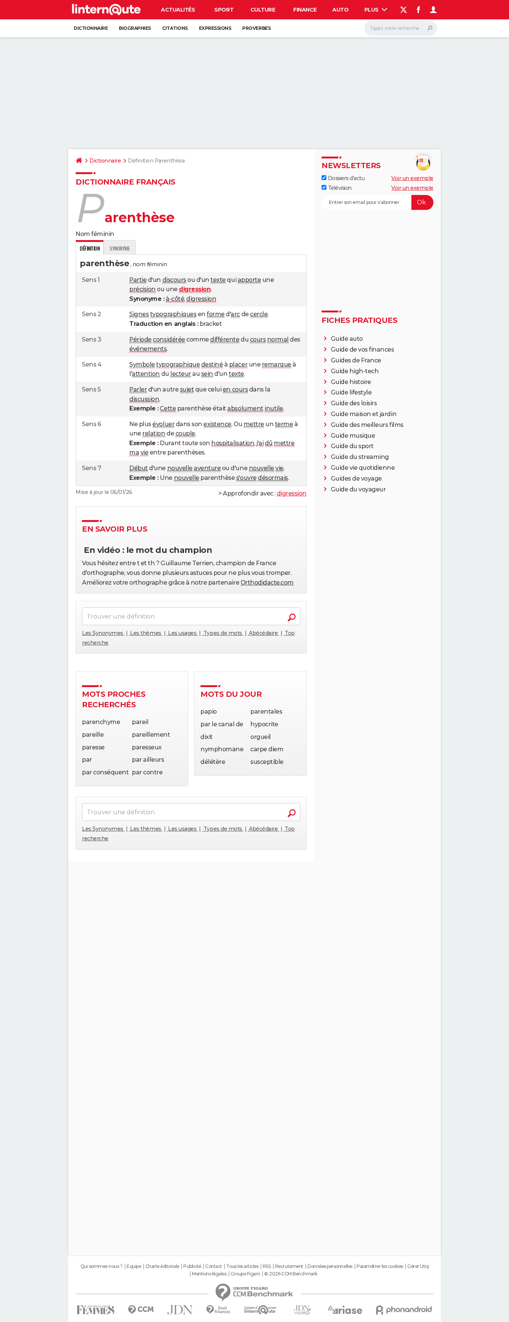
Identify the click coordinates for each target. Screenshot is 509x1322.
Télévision (339, 188)
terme (284, 424)
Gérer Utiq (418, 1266)
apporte (249, 279)
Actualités (178, 9)
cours (258, 339)
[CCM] (141, 1310)
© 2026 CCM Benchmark (290, 1274)
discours (174, 279)
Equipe (134, 1266)
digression (201, 298)
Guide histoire (351, 381)
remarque (276, 364)
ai (261, 443)
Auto (340, 9)
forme (216, 314)
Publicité (192, 1266)
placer (238, 364)
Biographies (135, 28)
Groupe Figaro (245, 1274)
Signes (139, 314)
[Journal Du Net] (180, 1310)
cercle (259, 314)
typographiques (173, 314)
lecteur (180, 373)
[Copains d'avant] (260, 1310)
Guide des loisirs (354, 403)
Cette (168, 408)
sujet (187, 389)
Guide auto (347, 338)
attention (146, 373)
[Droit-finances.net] (218, 1310)
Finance (305, 9)
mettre (254, 424)
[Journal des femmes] (96, 1310)
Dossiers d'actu (345, 178)
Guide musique (353, 435)
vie (144, 452)
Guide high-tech (355, 371)
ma (134, 452)
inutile (274, 408)
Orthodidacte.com (267, 582)
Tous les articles (242, 1266)
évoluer (163, 424)
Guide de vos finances (362, 349)
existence (217, 424)
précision (142, 289)
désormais (273, 477)
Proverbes (256, 28)
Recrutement (289, 1266)
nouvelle (180, 468)
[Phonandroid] (404, 1310)
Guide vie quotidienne (363, 467)
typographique (178, 364)
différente (224, 339)
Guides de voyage (356, 478)
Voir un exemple (412, 178)
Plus (372, 9)
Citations (175, 28)
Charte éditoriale (162, 1266)
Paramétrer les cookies (380, 1266)
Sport (223, 9)
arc (235, 314)
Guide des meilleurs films (367, 424)
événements (148, 348)
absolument (245, 408)
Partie (137, 279)
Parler (138, 389)
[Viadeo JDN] (302, 1310)
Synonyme (120, 248)
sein (207, 373)
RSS (267, 1266)
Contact (213, 1266)
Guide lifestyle (351, 392)
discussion (144, 399)
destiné (212, 364)
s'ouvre (246, 477)
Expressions (215, 28)
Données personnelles (329, 1266)
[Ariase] (345, 1310)
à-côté (175, 298)
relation (153, 433)
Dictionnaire (91, 28)
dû (269, 443)
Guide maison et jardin (363, 414)
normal (278, 339)
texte (218, 279)
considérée (169, 339)
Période (140, 339)
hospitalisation (232, 443)
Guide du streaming (360, 456)
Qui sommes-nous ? (101, 1266)
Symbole (142, 364)
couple (185, 433)
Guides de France (356, 360)
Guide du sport (352, 446)
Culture (262, 9)
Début (138, 468)
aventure (207, 468)
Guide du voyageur (358, 489)
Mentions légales (209, 1274)
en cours (235, 389)
